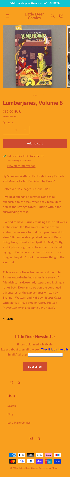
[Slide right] (43, 95)
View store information (21, 165)
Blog (10, 414)
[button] (7, 16)
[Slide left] (27, 95)
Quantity (8, 122)
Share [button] (10, 318)
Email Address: (17, 354)
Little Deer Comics (28, 468)
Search (11, 405)
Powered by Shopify (49, 468)
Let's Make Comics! (19, 422)
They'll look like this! (55, 349)
